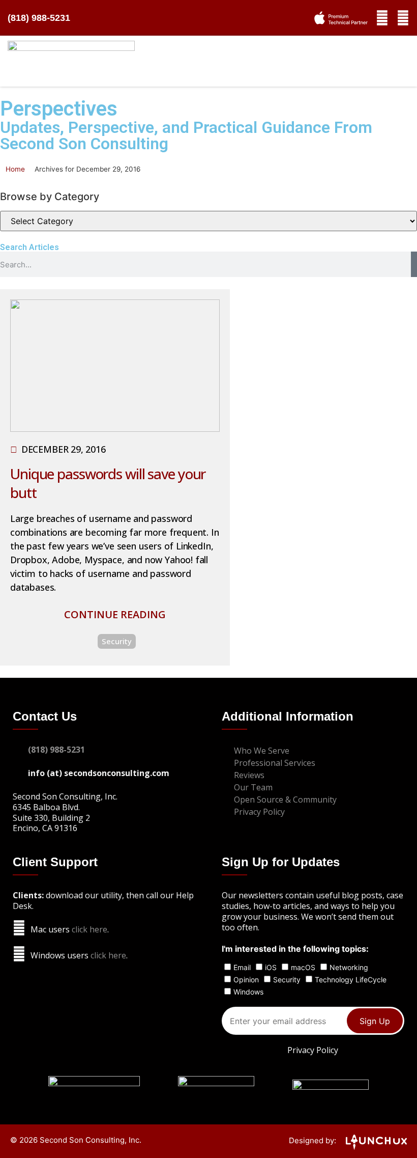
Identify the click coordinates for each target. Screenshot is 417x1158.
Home (15, 169)
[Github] (382, 18)
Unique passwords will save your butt (107, 483)
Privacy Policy (312, 1050)
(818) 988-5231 (39, 18)
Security (117, 641)
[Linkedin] (403, 18)
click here (89, 929)
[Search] (414, 264)
